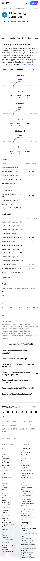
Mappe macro (6, 502)
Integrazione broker (27, 553)
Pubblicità (24, 550)
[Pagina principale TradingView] (7, 3)
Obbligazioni (6, 458)
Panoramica (24, 461)
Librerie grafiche (26, 538)
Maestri (4, 547)
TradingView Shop (26, 501)
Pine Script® (6, 504)
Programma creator (8, 525)
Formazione (5, 537)
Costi (22, 450)
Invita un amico (7, 522)
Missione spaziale (26, 487)
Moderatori (5, 529)
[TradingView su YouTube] (12, 412)
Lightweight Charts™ (27, 540)
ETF (3, 456)
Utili (3, 485)
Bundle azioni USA (26, 477)
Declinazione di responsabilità (25, 514)
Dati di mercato (25, 452)
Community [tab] (10, 38)
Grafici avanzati (26, 542)
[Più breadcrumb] (10, 8)
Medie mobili (6, 214)
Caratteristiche (25, 448)
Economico (5, 483)
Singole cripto (6, 461)
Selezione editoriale (8, 539)
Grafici (4, 448)
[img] (28, 21)
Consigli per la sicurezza (28, 526)
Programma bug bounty (28, 528)
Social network (6, 518)
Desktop (4, 512)
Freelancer (5, 549)
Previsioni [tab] (28, 38)
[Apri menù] (3, 3)
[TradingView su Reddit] (36, 412)
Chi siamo (24, 485)
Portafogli (5, 496)
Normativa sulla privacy (28, 518)
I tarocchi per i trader (27, 503)
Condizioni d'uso (17, 336)
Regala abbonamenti (27, 455)
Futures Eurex (25, 475)
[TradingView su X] (3, 412)
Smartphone (6, 510)
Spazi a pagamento (8, 551)
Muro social (5, 520)
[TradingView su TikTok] (31, 412)
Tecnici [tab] (20, 38)
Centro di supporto (27, 491)
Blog (22, 489)
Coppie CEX (6, 463)
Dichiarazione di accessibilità (26, 523)
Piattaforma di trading (28, 544)
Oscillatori (5, 160)
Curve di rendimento (8, 498)
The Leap (24, 467)
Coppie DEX (6, 465)
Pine (3, 467)
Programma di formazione (29, 557)
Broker (23, 463)
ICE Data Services (27, 421)
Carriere (23, 493)
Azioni (4, 454)
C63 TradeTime (26, 506)
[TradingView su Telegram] (26, 412)
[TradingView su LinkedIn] (22, 412)
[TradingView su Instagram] (17, 412)
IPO (3, 490)
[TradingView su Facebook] (8, 412)
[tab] (5, 69)
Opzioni (4, 500)
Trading (4, 535)
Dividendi (5, 487)
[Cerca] (26, 3)
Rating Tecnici (27, 64)
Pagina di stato (25, 530)
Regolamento (6, 527)
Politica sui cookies (27, 520)
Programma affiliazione (28, 555)
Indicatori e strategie (8, 545)
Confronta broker (26, 465)
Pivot (4, 284)
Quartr (3, 435)
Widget (23, 536)
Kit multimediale (26, 495)
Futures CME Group (27, 473)
